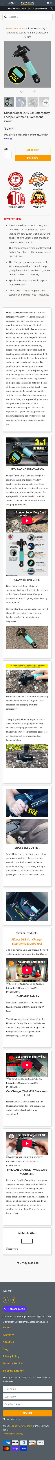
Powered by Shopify (13, 1433)
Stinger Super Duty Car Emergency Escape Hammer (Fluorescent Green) (27, 117)
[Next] (33, 91)
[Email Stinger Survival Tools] (14, 1300)
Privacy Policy (11, 1356)
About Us (8, 1342)
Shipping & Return (13, 1370)
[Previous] (21, 91)
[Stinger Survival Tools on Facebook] (6, 1300)
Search (7, 1327)
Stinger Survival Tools (21, 1426)
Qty (6, 149)
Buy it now (32, 158)
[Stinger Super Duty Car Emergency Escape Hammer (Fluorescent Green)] (27, 64)
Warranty (8, 1334)
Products (18, 28)
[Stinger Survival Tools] (27, 3)
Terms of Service (13, 1363)
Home (9, 28)
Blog (5, 1349)
